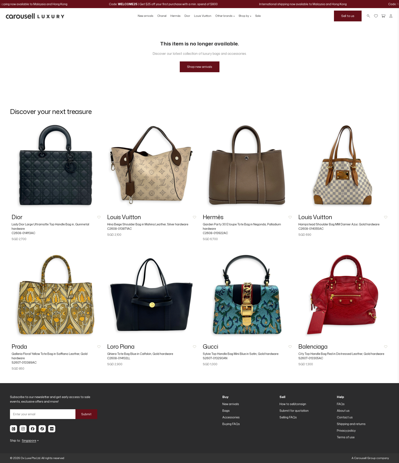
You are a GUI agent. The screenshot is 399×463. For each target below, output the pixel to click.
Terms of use (346, 437)
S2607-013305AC (310, 358)
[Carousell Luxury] (35, 16)
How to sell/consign (293, 404)
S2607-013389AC (24, 362)
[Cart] (383, 16)
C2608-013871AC (119, 229)
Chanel (161, 16)
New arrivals (145, 16)
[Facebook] (32, 428)
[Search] (368, 16)
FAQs (341, 404)
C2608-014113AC (23, 233)
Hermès (175, 16)
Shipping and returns (351, 424)
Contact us (345, 417)
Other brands (225, 16)
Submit (86, 414)
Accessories (231, 417)
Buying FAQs (231, 424)
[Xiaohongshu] (51, 428)
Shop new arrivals (199, 67)
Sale (258, 16)
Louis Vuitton (202, 16)
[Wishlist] (376, 16)
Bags (226, 411)
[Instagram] (23, 428)
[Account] (391, 16)
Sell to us (347, 16)
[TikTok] (42, 428)
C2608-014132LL (118, 358)
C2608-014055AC (311, 229)
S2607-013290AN (215, 358)
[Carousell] (13, 428)
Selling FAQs (288, 417)
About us (343, 411)
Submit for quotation (294, 411)
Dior (187, 16)
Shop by (245, 16)
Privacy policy (346, 430)
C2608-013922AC (215, 233)
